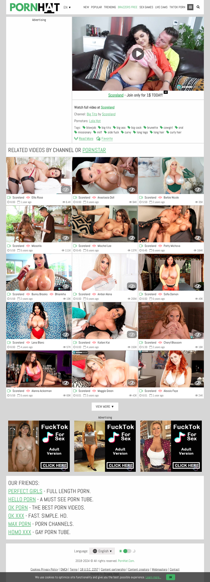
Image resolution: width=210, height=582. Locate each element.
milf (99, 132)
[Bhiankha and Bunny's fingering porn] (39, 272)
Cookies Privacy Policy (44, 569)
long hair (158, 132)
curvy (127, 132)
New (86, 7)
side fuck (113, 132)
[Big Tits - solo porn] (171, 369)
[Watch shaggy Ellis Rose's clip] (39, 175)
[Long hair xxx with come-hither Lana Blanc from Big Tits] (39, 320)
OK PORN (18, 507)
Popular (96, 7)
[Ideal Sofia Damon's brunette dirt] (171, 272)
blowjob (91, 127)
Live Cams (161, 7)
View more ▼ (105, 406)
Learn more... (153, 577)
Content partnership (113, 569)
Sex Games (146, 7)
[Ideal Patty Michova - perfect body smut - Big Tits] (171, 223)
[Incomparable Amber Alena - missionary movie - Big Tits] (105, 272)
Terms (74, 569)
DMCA (63, 569)
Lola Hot (95, 120)
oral (180, 127)
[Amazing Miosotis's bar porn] (39, 223)
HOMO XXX (19, 532)
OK (170, 577)
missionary (84, 132)
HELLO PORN (22, 499)
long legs (142, 132)
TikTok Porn (177, 7)
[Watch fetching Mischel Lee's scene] (105, 223)
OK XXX (16, 515)
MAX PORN (19, 524)
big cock (136, 127)
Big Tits (92, 114)
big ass (121, 127)
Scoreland (115, 95)
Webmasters (159, 569)
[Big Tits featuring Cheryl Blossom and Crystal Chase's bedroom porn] (171, 320)
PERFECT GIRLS (25, 491)
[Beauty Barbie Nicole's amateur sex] (171, 175)
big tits (106, 127)
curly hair (175, 132)
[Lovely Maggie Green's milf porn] (105, 369)
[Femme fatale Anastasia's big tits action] (105, 175)
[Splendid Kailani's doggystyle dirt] (105, 320)
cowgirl (168, 127)
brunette (152, 127)
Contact (175, 569)
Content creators (138, 569)
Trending (110, 7)
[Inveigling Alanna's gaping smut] (39, 369)
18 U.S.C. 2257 (89, 569)
